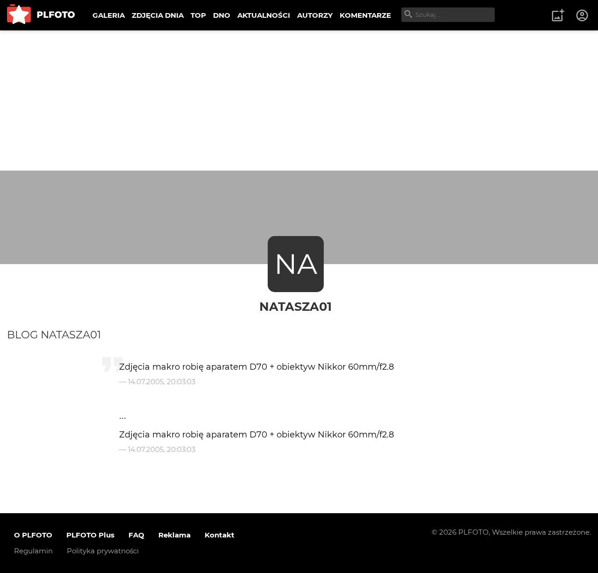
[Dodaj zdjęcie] (558, 15)
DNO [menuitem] (221, 15)
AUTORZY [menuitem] (315, 15)
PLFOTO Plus (90, 534)
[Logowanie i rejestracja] (582, 15)
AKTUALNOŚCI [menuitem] (263, 15)
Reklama (174, 534)
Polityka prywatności (103, 550)
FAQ (136, 534)
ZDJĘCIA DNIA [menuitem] (158, 15)
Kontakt (220, 534)
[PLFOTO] (41, 15)
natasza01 (295, 306)
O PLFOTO (33, 534)
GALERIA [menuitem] (109, 15)
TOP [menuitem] (198, 15)
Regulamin (33, 550)
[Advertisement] (299, 100)
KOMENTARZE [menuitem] (365, 15)
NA (295, 264)
